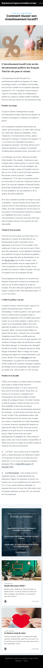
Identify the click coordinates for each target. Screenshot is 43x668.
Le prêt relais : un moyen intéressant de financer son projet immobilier (21, 545)
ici (9, 187)
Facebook (18, 661)
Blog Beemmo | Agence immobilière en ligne (19, 3)
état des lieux (10, 260)
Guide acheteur (26, 13)
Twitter (25, 661)
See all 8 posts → (21, 552)
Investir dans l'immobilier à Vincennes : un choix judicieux (21, 537)
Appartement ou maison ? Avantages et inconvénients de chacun (21, 529)
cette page (24, 357)
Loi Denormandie (12, 472)
